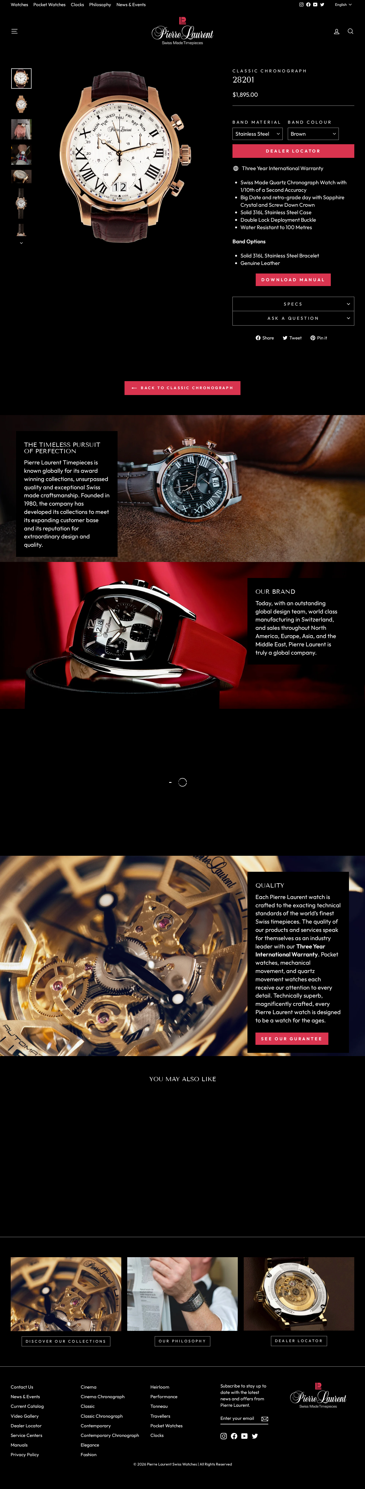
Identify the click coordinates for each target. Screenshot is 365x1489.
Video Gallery (25, 1416)
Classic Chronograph (269, 70)
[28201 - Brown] (55, 1205)
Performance (163, 1396)
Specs (293, 304)
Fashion (88, 1454)
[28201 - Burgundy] (62, 1205)
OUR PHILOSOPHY (182, 1341)
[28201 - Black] (48, 1205)
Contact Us (22, 1387)
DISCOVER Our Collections (66, 1341)
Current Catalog (27, 1406)
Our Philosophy (57, 817)
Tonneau (159, 1406)
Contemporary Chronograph (110, 1435)
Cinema (88, 1387)
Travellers (160, 1416)
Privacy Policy (25, 1454)
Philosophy (100, 4)
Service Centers (26, 1435)
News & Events (131, 4)
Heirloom (159, 1387)
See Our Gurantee (292, 1038)
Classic (88, 1406)
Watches (19, 4)
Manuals (19, 1445)
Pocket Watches (49, 4)
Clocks (77, 4)
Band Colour (310, 122)
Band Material (257, 122)
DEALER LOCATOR (299, 1340)
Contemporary (96, 1425)
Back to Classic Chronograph (186, 387)
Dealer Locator (293, 151)
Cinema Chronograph (103, 1396)
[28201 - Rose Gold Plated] (40, 1205)
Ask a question (293, 318)
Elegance (90, 1445)
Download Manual (293, 279)
